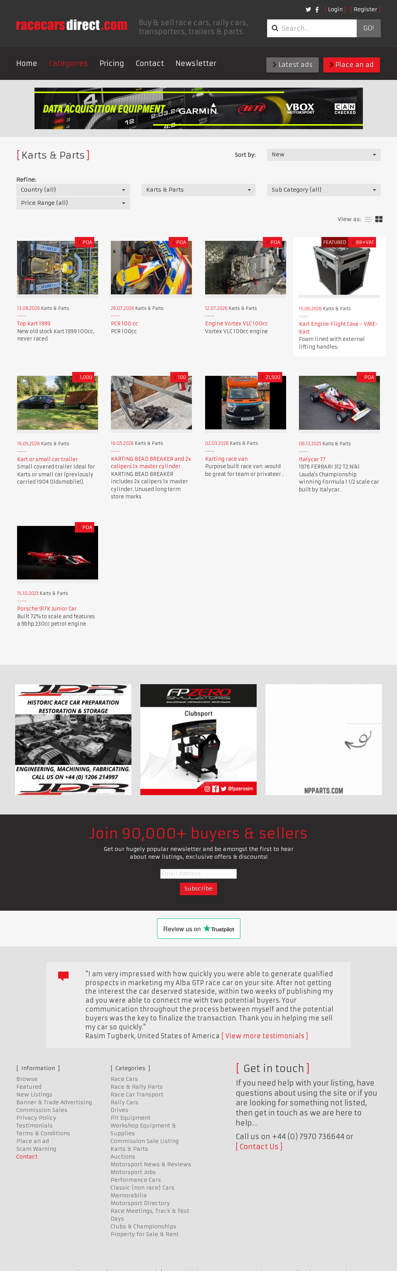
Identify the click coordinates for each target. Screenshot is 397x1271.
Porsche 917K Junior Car (47, 608)
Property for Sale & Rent (144, 1234)
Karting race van (226, 459)
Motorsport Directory (140, 1203)
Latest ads (294, 65)
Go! (368, 28)
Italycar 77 (312, 459)
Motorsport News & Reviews (150, 1164)
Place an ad (354, 65)
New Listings (34, 1094)
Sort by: (245, 154)
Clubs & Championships (143, 1226)
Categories (68, 63)
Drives (119, 1110)
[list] (368, 219)
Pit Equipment (130, 1117)
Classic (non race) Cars (142, 1187)
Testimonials (34, 1125)
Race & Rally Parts (136, 1086)
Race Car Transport (136, 1094)
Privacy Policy (36, 1117)
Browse (27, 1079)
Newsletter (196, 63)
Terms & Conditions (43, 1133)
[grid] (379, 219)
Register (365, 9)
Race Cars (124, 1079)
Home (26, 63)
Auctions (122, 1156)
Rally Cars (124, 1102)
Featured (28, 1086)
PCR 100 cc (124, 323)
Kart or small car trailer (47, 459)
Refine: (26, 179)
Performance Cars (135, 1179)
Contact (150, 63)
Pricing (112, 63)
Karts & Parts (129, 1148)
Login (335, 9)
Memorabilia (128, 1195)
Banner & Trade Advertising (54, 1102)
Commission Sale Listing (144, 1141)
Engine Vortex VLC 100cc (236, 323)
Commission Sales (41, 1110)
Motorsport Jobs (133, 1172)
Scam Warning (36, 1148)
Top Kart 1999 (33, 323)
